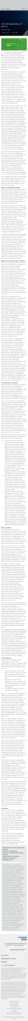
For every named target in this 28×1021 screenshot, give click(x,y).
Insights (7, 9)
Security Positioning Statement (14, 1008)
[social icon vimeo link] (21, 949)
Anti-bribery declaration (14, 1001)
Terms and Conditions (14, 1012)
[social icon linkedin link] (19, 949)
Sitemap (14, 1010)
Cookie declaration (14, 1005)
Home (3, 9)
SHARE (23, 9)
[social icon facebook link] (23, 949)
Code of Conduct (14, 1003)
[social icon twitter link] (26, 949)
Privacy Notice (14, 1006)
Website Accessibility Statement (14, 1013)
